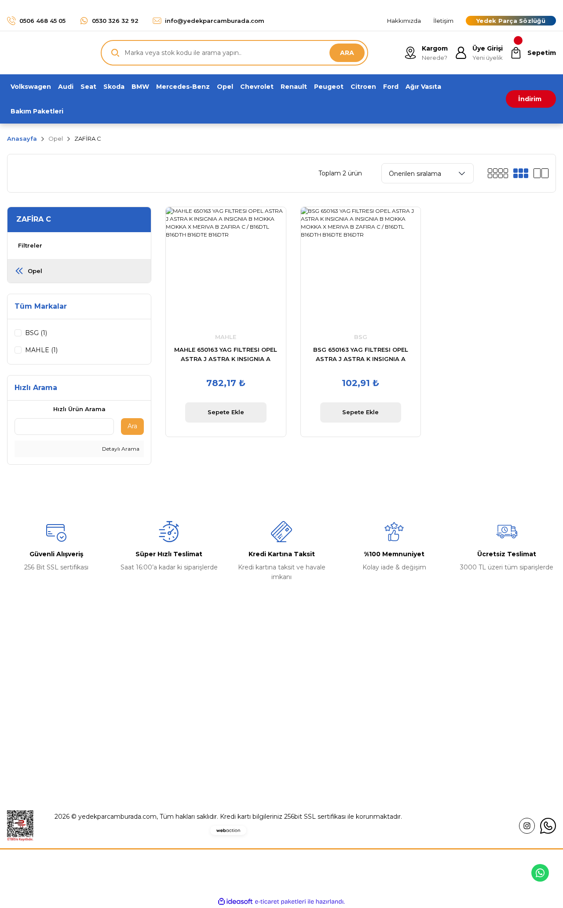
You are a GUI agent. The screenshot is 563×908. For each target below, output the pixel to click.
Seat (296, 747)
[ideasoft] (235, 901)
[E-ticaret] (280, 901)
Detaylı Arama (120, 448)
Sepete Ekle (226, 412)
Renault (301, 674)
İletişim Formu (170, 711)
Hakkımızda (166, 674)
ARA (347, 53)
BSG (360, 336)
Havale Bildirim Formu (182, 729)
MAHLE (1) (41, 350)
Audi (295, 729)
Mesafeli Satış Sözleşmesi (468, 674)
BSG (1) (36, 333)
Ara (132, 426)
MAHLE (225, 336)
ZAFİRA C (87, 138)
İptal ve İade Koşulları (461, 711)
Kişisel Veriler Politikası (463, 729)
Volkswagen (307, 692)
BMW (298, 711)
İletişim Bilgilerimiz (176, 692)
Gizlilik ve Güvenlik (457, 692)
